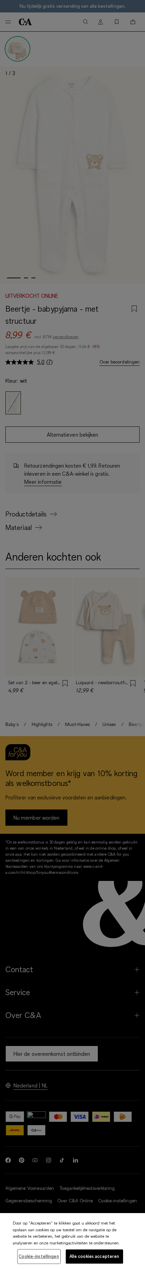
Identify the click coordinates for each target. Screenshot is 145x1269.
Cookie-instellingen (39, 1256)
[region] (72, 1241)
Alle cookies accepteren (94, 1256)
